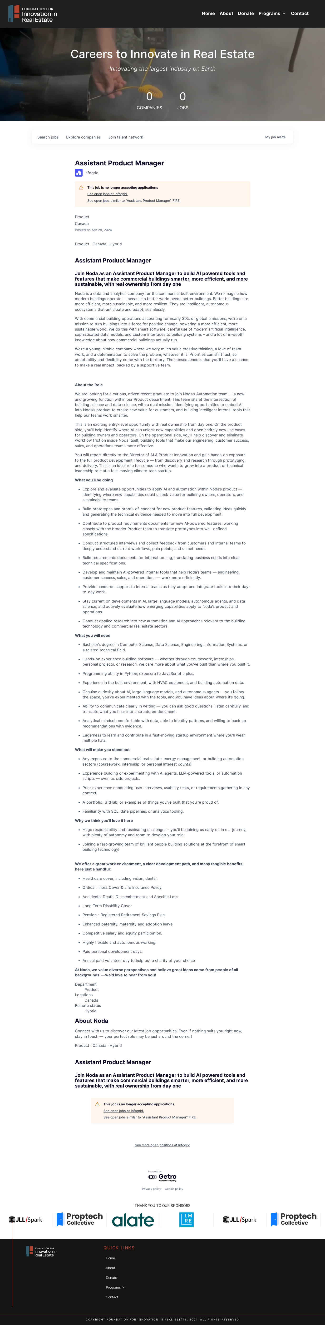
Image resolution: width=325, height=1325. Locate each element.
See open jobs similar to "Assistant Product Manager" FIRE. (133, 200)
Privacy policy (151, 1189)
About (226, 13)
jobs (48, 137)
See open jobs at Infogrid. (107, 194)
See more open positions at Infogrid (162, 1145)
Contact (300, 13)
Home (208, 13)
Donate (246, 13)
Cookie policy (174, 1189)
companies (83, 137)
